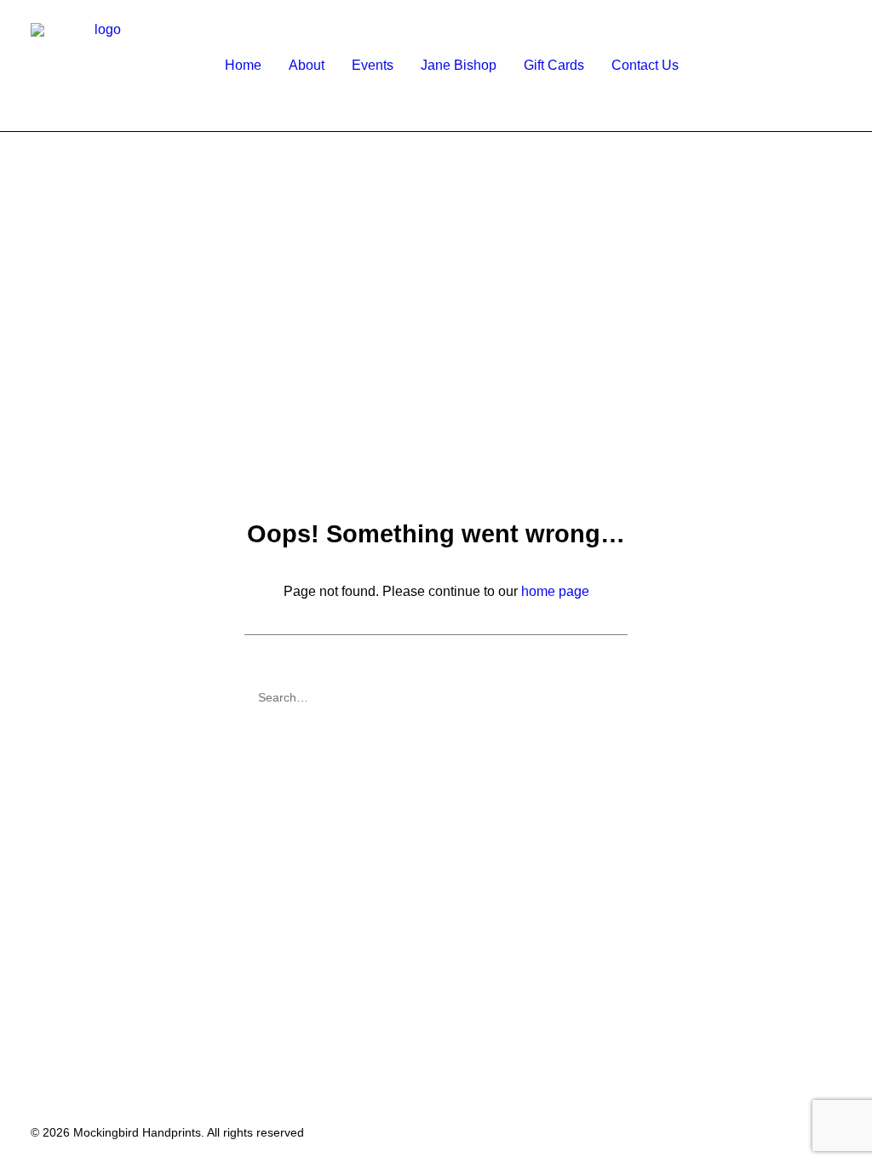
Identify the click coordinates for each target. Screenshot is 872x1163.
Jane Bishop (458, 65)
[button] (856, 65)
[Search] (436, 697)
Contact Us (645, 65)
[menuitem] (243, 65)
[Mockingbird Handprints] (101, 65)
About (306, 65)
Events (372, 65)
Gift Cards (554, 65)
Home (243, 65)
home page (555, 591)
